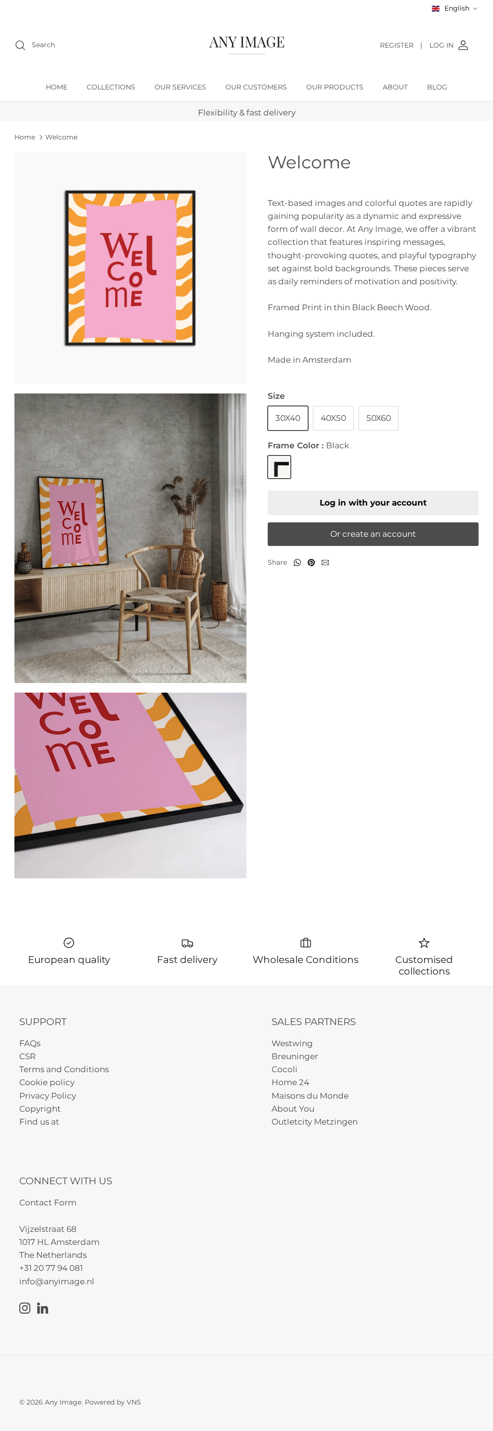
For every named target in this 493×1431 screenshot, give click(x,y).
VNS (134, 1402)
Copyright (40, 1109)
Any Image (63, 1402)
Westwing (292, 1043)
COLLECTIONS (111, 87)
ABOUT (395, 87)
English (456, 8)
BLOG (437, 87)
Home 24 (290, 1082)
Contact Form (48, 1202)
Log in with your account (373, 502)
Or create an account (373, 534)
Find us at (39, 1122)
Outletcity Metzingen (315, 1122)
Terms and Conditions (64, 1069)
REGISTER (401, 45)
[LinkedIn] (42, 1308)
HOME (56, 87)
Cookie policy (47, 1082)
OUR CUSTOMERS (256, 87)
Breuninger (295, 1056)
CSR (27, 1056)
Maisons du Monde (310, 1096)
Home (24, 137)
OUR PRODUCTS (334, 87)
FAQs (29, 1043)
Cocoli (285, 1069)
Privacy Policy (47, 1096)
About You (293, 1109)
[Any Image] (246, 45)
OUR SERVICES (180, 87)
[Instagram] (24, 1308)
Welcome (61, 137)
